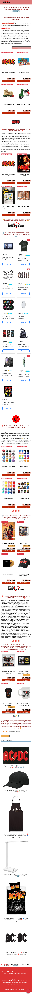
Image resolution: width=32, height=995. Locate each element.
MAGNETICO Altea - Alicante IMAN (24, 73)
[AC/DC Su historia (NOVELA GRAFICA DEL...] (8, 531)
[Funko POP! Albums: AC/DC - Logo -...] (23, 531)
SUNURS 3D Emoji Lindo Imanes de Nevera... (8, 467)
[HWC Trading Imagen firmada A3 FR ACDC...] (23, 660)
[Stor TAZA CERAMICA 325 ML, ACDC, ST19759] (23, 693)
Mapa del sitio (8, 989)
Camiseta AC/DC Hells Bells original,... (8, 704)
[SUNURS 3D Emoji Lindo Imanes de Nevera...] (8, 455)
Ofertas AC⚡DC (8, 550)
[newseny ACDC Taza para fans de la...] (8, 660)
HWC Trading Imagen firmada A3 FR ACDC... (23, 672)
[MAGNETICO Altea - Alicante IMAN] (23, 61)
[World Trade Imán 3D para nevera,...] (23, 93)
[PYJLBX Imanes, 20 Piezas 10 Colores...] (8, 487)
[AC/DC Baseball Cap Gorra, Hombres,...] (23, 563)
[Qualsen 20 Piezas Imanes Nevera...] (23, 455)
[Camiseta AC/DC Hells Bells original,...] (8, 693)
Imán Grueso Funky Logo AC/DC (8, 73)
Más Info (8, 264)
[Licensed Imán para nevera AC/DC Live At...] (23, 163)
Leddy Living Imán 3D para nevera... (8, 105)
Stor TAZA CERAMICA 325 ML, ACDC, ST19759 (23, 704)
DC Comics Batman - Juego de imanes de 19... (8, 207)
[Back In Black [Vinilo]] (8, 563)
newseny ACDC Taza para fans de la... (8, 672)
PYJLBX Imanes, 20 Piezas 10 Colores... (8, 499)
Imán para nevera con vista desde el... (23, 207)
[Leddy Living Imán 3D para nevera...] (8, 93)
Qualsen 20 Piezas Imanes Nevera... (24, 467)
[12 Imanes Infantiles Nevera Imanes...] (23, 487)
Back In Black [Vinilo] (8, 574)
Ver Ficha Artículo (8, 680)
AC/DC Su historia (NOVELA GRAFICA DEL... (8, 542)
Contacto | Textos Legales (18, 989)
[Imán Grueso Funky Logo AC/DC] (8, 61)
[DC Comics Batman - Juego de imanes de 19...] (8, 195)
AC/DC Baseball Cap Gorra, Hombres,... (24, 575)
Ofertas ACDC (8, 81)
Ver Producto (8, 182)
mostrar (19, 47)
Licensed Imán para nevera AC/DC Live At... (24, 175)
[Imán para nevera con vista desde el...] (23, 195)
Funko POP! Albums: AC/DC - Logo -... (24, 542)
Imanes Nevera (5, 735)
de (6, 28)
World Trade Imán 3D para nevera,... (23, 105)
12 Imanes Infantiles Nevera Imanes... (24, 499)
